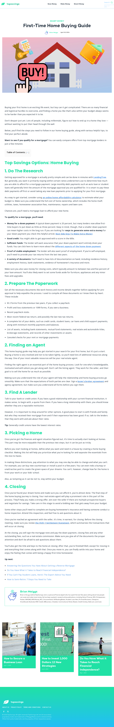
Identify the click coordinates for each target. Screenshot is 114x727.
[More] (67, 97)
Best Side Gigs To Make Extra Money (74, 233)
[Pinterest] (57, 97)
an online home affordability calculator (62, 197)
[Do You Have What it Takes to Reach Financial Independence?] (95, 639)
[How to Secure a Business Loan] (19, 639)
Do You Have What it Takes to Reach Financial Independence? (36, 570)
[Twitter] (52, 97)
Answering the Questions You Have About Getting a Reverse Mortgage (41, 565)
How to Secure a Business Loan (14, 660)
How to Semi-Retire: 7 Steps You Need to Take (29, 579)
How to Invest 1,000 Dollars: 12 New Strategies (54, 662)
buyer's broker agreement (91, 381)
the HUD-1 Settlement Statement (52, 523)
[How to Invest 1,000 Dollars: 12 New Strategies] (57, 639)
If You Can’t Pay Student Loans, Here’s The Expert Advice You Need (39, 574)
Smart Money (57, 21)
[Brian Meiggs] (47, 33)
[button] (109, 2)
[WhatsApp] (62, 97)
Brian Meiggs (54, 32)
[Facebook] (46, 97)
